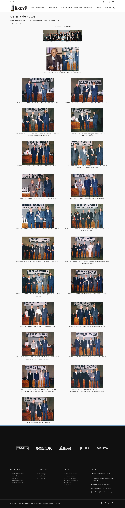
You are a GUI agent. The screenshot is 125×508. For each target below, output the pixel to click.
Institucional (40, 8)
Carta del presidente (18, 474)
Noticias (98, 8)
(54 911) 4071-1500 (102, 488)
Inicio (32, 8)
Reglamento (42, 476)
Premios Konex (53, 8)
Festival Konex (78, 8)
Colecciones (88, 8)
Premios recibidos (17, 482)
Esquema (42, 478)
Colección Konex (71, 478)
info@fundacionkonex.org (104, 492)
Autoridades (15, 476)
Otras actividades (17, 480)
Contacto (108, 8)
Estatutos (15, 478)
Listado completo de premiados (62, 26)
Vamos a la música (66, 8)
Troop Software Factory (52, 503)
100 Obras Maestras (72, 480)
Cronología (42, 474)
